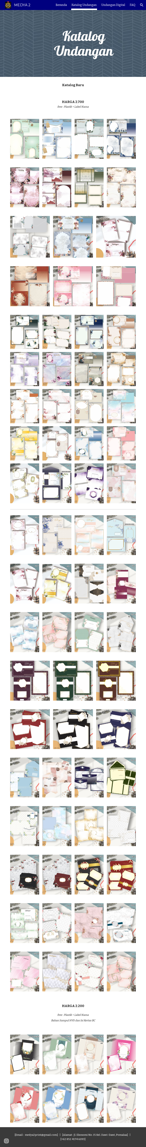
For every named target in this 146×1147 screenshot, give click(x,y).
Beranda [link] (61, 5)
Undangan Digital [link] (113, 5)
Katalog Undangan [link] (84, 5)
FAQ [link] (132, 5)
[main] (84, 43)
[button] (141, 5)
